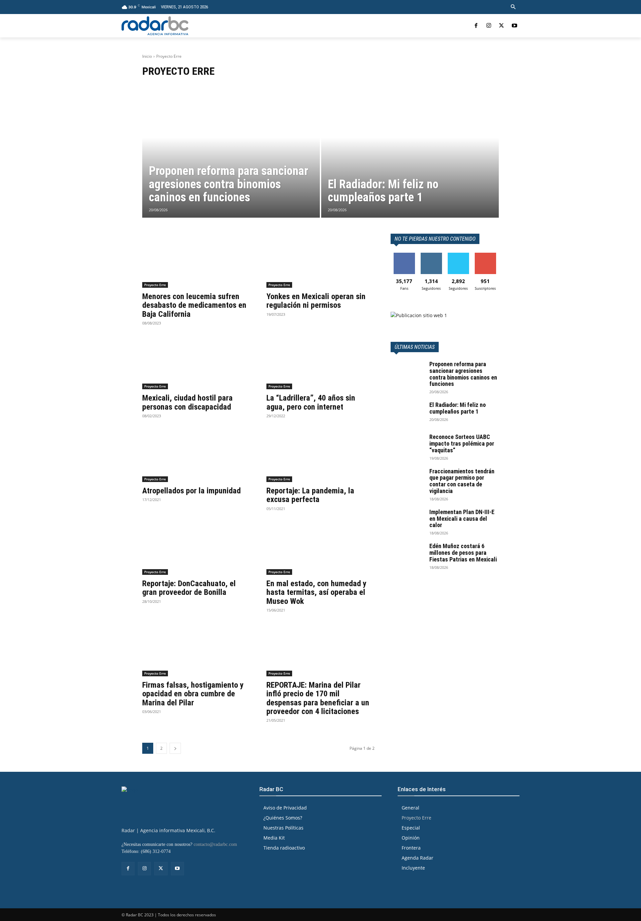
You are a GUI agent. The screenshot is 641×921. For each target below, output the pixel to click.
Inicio (147, 56)
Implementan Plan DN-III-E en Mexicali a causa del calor (461, 518)
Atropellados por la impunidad (191, 490)
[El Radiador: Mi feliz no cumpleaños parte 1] (410, 151)
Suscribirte (485, 255)
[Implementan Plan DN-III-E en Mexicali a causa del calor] (407, 520)
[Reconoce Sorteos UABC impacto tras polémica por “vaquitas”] (407, 445)
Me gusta (404, 255)
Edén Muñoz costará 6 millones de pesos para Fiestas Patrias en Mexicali (463, 552)
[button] (513, 7)
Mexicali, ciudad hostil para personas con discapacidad (187, 402)
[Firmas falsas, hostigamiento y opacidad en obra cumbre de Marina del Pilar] (196, 649)
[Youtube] (514, 26)
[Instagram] (489, 26)
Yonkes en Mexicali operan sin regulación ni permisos (316, 301)
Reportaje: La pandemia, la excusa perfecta (310, 495)
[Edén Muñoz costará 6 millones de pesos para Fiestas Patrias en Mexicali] (407, 554)
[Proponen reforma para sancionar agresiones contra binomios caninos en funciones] (231, 151)
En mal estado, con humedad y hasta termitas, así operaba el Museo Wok (316, 592)
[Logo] (155, 25)
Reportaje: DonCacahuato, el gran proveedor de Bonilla (189, 588)
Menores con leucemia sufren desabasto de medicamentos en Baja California (194, 305)
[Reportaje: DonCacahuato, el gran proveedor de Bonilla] (196, 548)
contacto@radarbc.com (215, 844)
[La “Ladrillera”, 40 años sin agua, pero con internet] (320, 362)
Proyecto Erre (155, 284)
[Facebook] (476, 26)
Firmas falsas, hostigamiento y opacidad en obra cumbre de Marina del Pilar (193, 693)
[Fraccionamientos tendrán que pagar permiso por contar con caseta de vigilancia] (407, 479)
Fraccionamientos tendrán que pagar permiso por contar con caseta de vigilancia (461, 481)
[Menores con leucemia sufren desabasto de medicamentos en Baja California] (196, 261)
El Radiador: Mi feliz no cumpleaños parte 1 (457, 408)
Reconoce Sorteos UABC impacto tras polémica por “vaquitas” (461, 443)
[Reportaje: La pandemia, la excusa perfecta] (320, 455)
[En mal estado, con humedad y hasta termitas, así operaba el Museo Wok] (320, 548)
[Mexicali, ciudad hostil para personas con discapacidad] (196, 362)
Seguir (431, 255)
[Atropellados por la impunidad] (196, 455)
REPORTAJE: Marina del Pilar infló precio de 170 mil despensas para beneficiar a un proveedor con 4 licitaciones (317, 698)
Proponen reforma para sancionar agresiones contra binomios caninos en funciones (463, 374)
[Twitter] (501, 26)
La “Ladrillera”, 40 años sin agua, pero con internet (310, 402)
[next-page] (175, 748)
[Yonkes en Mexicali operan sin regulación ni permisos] (320, 261)
